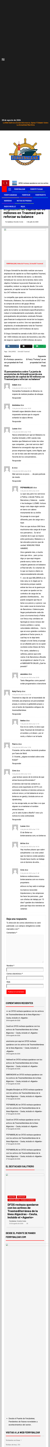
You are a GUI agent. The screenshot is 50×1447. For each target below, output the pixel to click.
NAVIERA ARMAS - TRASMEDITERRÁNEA (21, 1200)
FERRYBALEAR (19, 189)
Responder (16, 398)
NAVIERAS (8, 201)
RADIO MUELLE (10, 206)
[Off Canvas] (3, 59)
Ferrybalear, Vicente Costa (14, 222)
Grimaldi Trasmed (24, 351)
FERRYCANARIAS (10, 195)
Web (8, 982)
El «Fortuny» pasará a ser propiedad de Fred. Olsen (13, 361)
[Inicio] (4, 189)
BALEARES (12, 351)
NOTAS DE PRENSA (24, 201)
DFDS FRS (12, 1197)
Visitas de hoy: (11, 1445)
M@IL (23, 206)
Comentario (12, 933)
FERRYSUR (26, 195)
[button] (9, 189)
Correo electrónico (15, 974)
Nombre (10, 966)
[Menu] (9, 189)
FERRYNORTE (40, 195)
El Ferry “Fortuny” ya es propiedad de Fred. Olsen (36, 361)
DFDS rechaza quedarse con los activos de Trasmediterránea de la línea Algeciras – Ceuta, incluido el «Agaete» (25, 1014)
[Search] (46, 189)
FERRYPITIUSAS (36, 189)
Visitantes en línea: (13, 1440)
